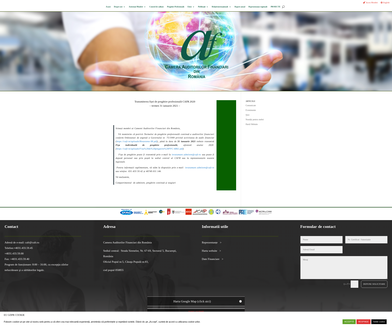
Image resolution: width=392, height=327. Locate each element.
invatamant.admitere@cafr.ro (186, 154)
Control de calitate (156, 7)
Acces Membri (372, 2)
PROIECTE (275, 7)
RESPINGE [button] (363, 322)
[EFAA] (162, 214)
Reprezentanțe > (211, 242)
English (386, 2)
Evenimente (251, 110)
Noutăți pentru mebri (255, 119)
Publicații (201, 7)
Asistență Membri (136, 7)
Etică (190, 7)
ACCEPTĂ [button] (349, 322)
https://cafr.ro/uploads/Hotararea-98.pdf (137, 141)
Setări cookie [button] (379, 322)
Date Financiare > (212, 259)
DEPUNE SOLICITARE (374, 284)
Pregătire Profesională (175, 7)
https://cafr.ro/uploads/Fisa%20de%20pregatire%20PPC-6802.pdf (150, 149)
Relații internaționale (220, 7)
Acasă (108, 7)
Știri (247, 115)
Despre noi (118, 7)
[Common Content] (166, 214)
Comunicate (251, 105)
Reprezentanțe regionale (258, 7)
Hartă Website (252, 124)
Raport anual (240, 7)
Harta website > (211, 250)
